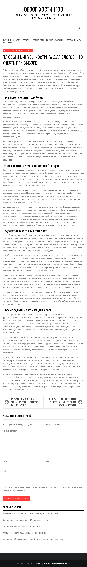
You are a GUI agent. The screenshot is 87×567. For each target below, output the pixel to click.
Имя (5, 461)
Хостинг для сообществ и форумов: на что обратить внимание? (30, 514)
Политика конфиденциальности (56, 563)
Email (48, 461)
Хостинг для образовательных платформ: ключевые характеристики (33, 539)
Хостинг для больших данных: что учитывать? (23, 526)
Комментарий (10, 431)
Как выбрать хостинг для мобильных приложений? (25, 533)
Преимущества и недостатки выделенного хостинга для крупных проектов (62, 402)
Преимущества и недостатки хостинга (17, 51)
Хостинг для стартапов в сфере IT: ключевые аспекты (26, 520)
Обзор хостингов (43, 9)
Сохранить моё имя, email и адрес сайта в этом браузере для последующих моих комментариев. (43, 489)
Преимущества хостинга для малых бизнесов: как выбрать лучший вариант (25, 402)
